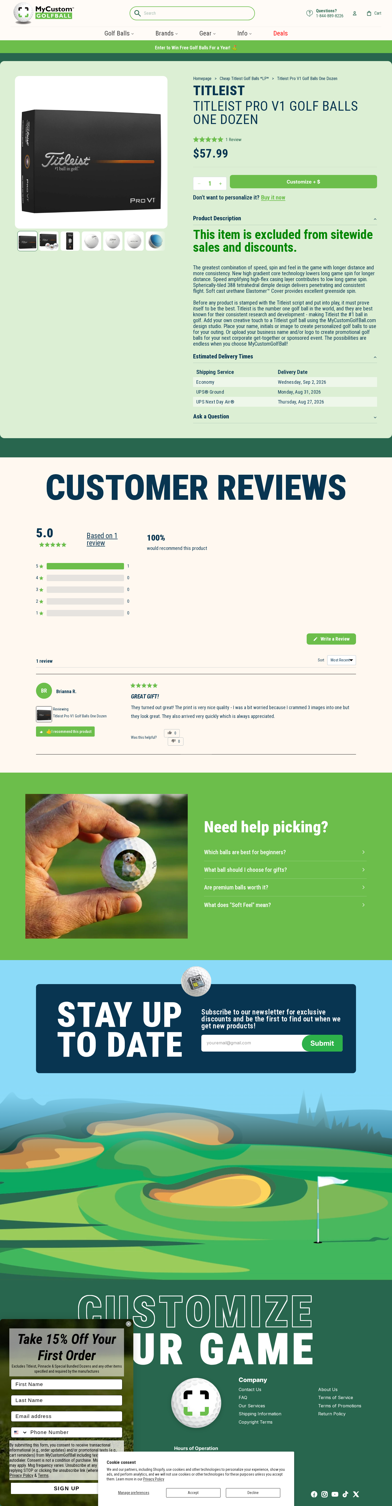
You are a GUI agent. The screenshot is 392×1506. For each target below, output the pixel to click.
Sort (321, 660)
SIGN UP (66, 1488)
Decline (253, 1493)
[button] (217, 139)
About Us (328, 1389)
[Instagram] (324, 1494)
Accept (193, 1493)
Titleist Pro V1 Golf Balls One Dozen (80, 716)
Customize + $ (303, 182)
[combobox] (19, 1432)
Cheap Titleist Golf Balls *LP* (244, 78)
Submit (322, 1043)
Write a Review (331, 640)
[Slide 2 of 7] (48, 241)
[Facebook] (314, 1494)
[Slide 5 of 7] (112, 241)
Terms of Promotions (339, 1405)
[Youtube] (335, 1494)
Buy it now (273, 197)
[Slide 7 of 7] (155, 241)
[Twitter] (356, 1494)
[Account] (355, 13)
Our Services (252, 1405)
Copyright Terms (256, 1422)
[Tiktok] (345, 1494)
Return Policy (332, 1413)
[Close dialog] (128, 1324)
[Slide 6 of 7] (134, 241)
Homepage (202, 78)
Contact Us (250, 1389)
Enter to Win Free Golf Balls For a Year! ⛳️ (196, 47)
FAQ (243, 1397)
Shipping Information (260, 1413)
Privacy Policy (153, 1479)
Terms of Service (335, 1397)
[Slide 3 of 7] (70, 241)
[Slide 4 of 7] (91, 241)
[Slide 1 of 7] (27, 241)
